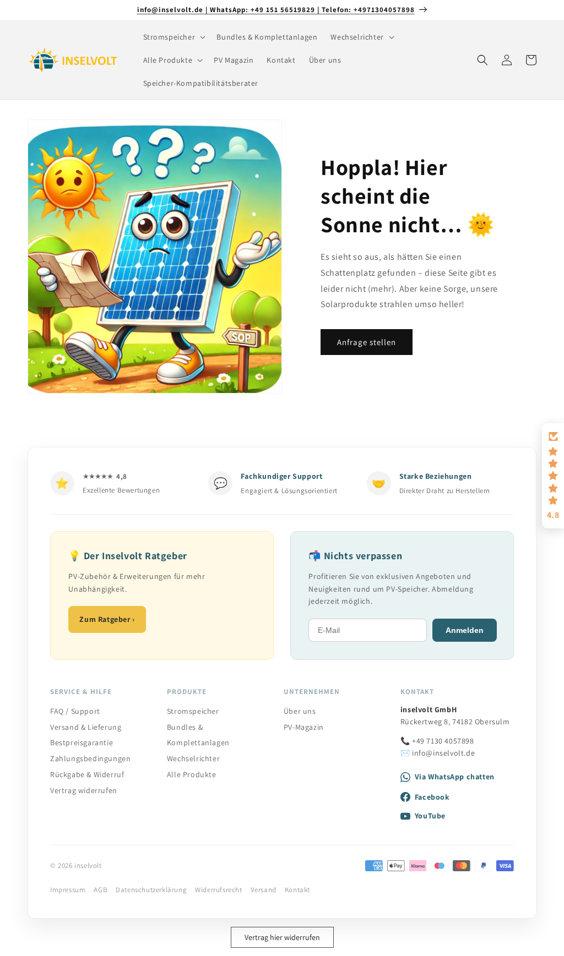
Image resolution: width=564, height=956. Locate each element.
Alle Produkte (191, 774)
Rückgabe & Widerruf (87, 774)
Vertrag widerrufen (83, 790)
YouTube (430, 816)
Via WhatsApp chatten (455, 777)
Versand (263, 889)
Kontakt (297, 889)
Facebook (432, 797)
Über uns (300, 711)
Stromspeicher (193, 711)
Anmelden (465, 630)
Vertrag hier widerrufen (282, 937)
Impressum (67, 889)
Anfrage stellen (366, 342)
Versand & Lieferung (85, 727)
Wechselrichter (193, 758)
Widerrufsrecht (218, 889)
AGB (100, 889)
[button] (173, 36)
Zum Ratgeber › (106, 619)
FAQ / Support (75, 711)
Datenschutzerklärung (151, 889)
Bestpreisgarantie (81, 742)
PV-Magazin (304, 727)
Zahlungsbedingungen (90, 758)
